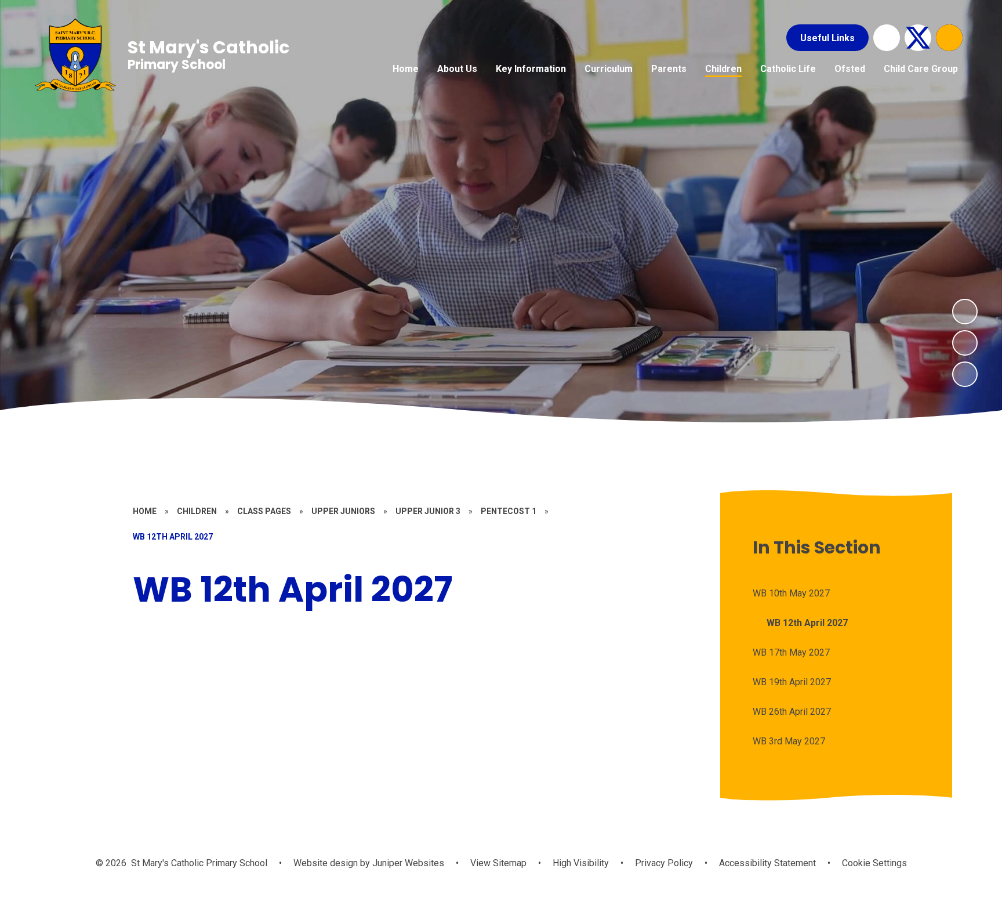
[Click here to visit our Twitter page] (918, 37)
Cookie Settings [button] (874, 863)
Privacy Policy (664, 863)
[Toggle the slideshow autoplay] (965, 374)
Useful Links (827, 38)
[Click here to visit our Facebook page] (886, 37)
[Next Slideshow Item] (965, 311)
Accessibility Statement (767, 863)
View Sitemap (498, 863)
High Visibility (581, 863)
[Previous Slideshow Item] (965, 343)
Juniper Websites (407, 863)
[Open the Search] (949, 37)
